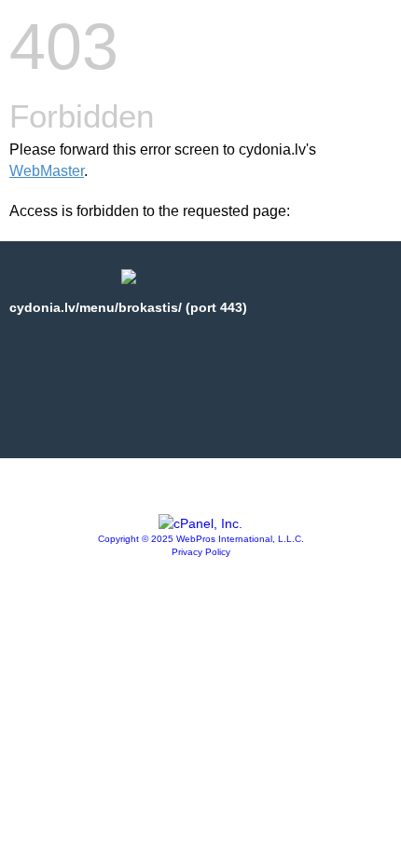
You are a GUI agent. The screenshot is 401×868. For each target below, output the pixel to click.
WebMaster (46, 171)
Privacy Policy (201, 552)
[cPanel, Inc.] (200, 523)
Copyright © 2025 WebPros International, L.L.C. (201, 539)
